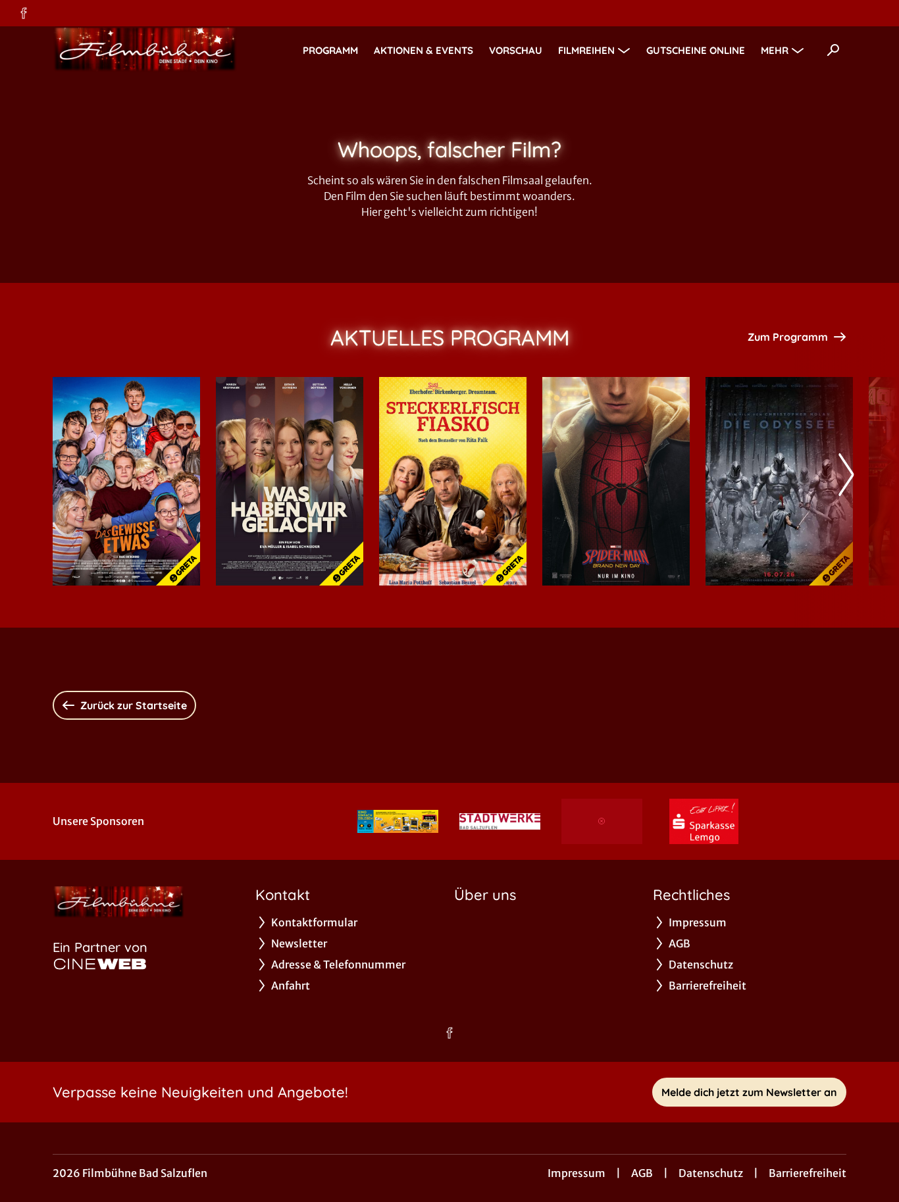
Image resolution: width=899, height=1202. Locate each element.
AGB (642, 1173)
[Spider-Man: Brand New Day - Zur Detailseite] (616, 481)
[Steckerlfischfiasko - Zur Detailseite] (453, 481)
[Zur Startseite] (145, 50)
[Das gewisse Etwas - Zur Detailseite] (126, 481)
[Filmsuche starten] (833, 50)
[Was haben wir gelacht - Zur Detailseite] (289, 481)
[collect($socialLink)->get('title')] (24, 13)
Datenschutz (711, 1173)
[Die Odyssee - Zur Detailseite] (779, 481)
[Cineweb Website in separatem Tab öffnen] (100, 964)
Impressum (576, 1173)
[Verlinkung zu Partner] (397, 821)
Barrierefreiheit (807, 1173)
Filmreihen (586, 50)
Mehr (774, 50)
